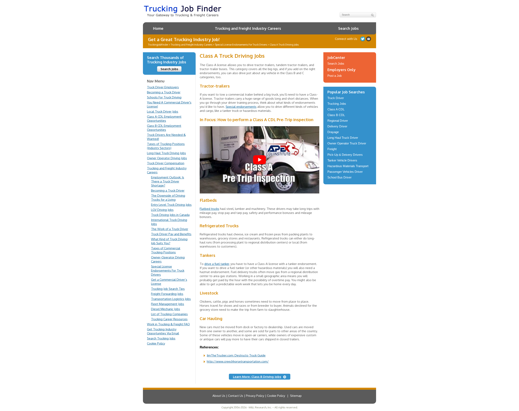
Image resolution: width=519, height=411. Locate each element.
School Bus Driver (339, 177)
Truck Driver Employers (163, 87)
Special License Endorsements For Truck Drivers (167, 270)
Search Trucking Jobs (161, 338)
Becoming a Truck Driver (163, 92)
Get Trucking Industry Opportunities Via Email (163, 331)
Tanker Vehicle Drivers (342, 160)
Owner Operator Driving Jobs (167, 158)
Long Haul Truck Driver (342, 137)
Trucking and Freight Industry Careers (248, 28)
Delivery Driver (337, 126)
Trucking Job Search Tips (168, 289)
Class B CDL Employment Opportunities (164, 128)
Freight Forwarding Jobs (167, 294)
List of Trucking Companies (169, 314)
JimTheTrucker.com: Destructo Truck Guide (236, 355)
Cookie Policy (156, 343)
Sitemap (296, 396)
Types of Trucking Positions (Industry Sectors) (166, 146)
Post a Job (334, 75)
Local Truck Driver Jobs (162, 111)
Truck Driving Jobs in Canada (170, 215)
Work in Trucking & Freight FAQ (168, 324)
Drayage (333, 132)
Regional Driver (337, 120)
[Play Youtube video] (259, 159)
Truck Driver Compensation (165, 163)
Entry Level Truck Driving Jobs (171, 205)
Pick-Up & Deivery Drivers (345, 154)
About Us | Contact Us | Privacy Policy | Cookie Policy (248, 396)
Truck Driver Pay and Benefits (171, 234)
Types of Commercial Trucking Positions (165, 250)
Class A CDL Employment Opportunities (164, 119)
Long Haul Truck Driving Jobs (166, 153)
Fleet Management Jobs (167, 304)
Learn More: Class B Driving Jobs (257, 377)
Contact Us (368, 38)
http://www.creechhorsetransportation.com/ (238, 361)
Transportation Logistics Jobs (171, 299)
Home (158, 28)
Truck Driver (335, 98)
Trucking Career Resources (169, 319)
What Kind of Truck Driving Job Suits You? (169, 241)
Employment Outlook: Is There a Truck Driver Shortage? (167, 181)
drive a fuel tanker (216, 264)
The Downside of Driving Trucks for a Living (168, 198)
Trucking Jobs (336, 103)
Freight (332, 149)
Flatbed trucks (209, 209)
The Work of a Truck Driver (169, 229)
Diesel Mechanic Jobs (165, 309)
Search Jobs (348, 28)
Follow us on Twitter (362, 38)
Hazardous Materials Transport (347, 166)
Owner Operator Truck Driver (346, 143)
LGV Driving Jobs (162, 210)
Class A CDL (335, 109)
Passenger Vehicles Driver (345, 171)
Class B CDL (336, 115)
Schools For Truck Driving (164, 97)
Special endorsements (241, 107)
